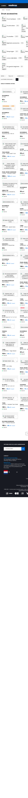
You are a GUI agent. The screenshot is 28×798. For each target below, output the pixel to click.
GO (23, 448)
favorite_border (13, 91)
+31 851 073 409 (7, 463)
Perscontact (6, 467)
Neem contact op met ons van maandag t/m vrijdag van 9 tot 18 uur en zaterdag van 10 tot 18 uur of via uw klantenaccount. (15, 465)
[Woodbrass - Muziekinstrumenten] (13, 6)
